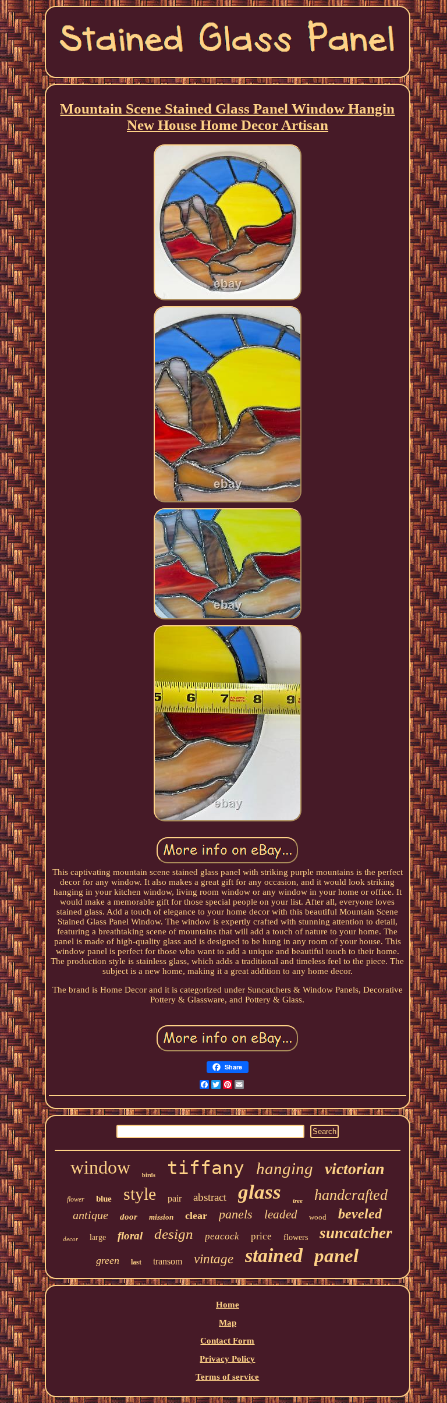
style (139, 1193)
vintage (213, 1259)
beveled (360, 1213)
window (100, 1167)
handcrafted (351, 1194)
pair (175, 1198)
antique (90, 1215)
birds (148, 1175)
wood (318, 1217)
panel (336, 1255)
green (107, 1260)
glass (259, 1192)
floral (130, 1236)
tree (298, 1200)
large (98, 1237)
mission (161, 1217)
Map (227, 1322)
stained (274, 1255)
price (261, 1236)
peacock (222, 1236)
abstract (209, 1197)
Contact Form (227, 1340)
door (128, 1216)
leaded (280, 1214)
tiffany (205, 1167)
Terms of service (227, 1376)
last (136, 1262)
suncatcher (356, 1233)
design (173, 1234)
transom (167, 1261)
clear (196, 1215)
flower (75, 1199)
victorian (355, 1169)
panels (236, 1214)
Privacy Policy (227, 1358)
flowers (295, 1237)
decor (70, 1238)
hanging (284, 1168)
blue (104, 1198)
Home (227, 1304)
